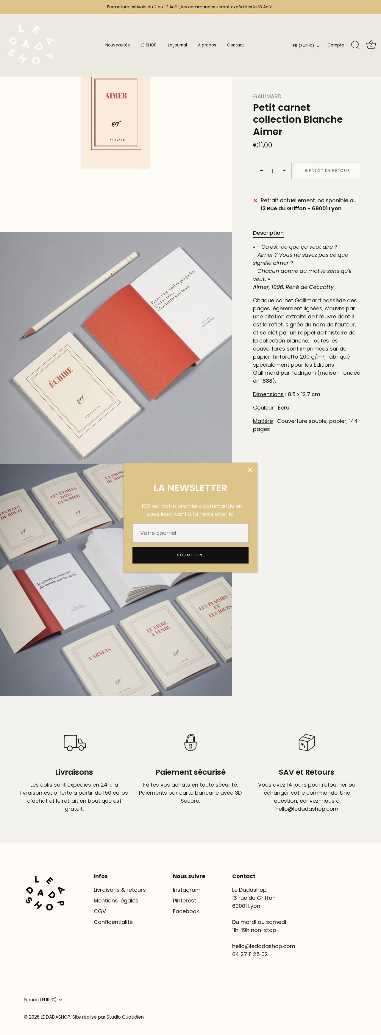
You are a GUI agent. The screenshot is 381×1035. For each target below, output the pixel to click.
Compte (335, 45)
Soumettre (190, 555)
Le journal (177, 45)
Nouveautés (117, 45)
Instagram (187, 890)
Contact (235, 45)
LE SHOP (149, 45)
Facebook (186, 911)
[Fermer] (250, 470)
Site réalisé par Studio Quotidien (108, 1017)
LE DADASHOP (55, 1017)
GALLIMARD (267, 96)
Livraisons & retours (120, 890)
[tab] (271, 233)
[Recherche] (355, 45)
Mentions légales (116, 900)
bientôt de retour (327, 171)
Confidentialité (113, 922)
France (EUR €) (40, 1000)
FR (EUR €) (303, 46)
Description (268, 232)
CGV (100, 911)
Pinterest (184, 900)
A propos (207, 45)
